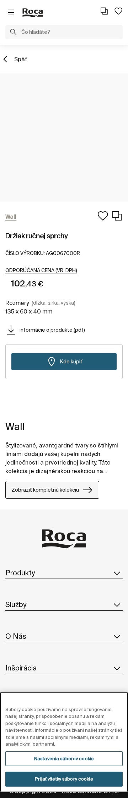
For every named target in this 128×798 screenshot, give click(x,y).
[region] (64, 742)
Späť (20, 59)
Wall (15, 426)
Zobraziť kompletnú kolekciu (45, 490)
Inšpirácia (21, 668)
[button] (13, 33)
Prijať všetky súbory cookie (64, 779)
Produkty (20, 573)
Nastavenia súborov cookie (64, 758)
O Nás (15, 636)
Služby (15, 604)
